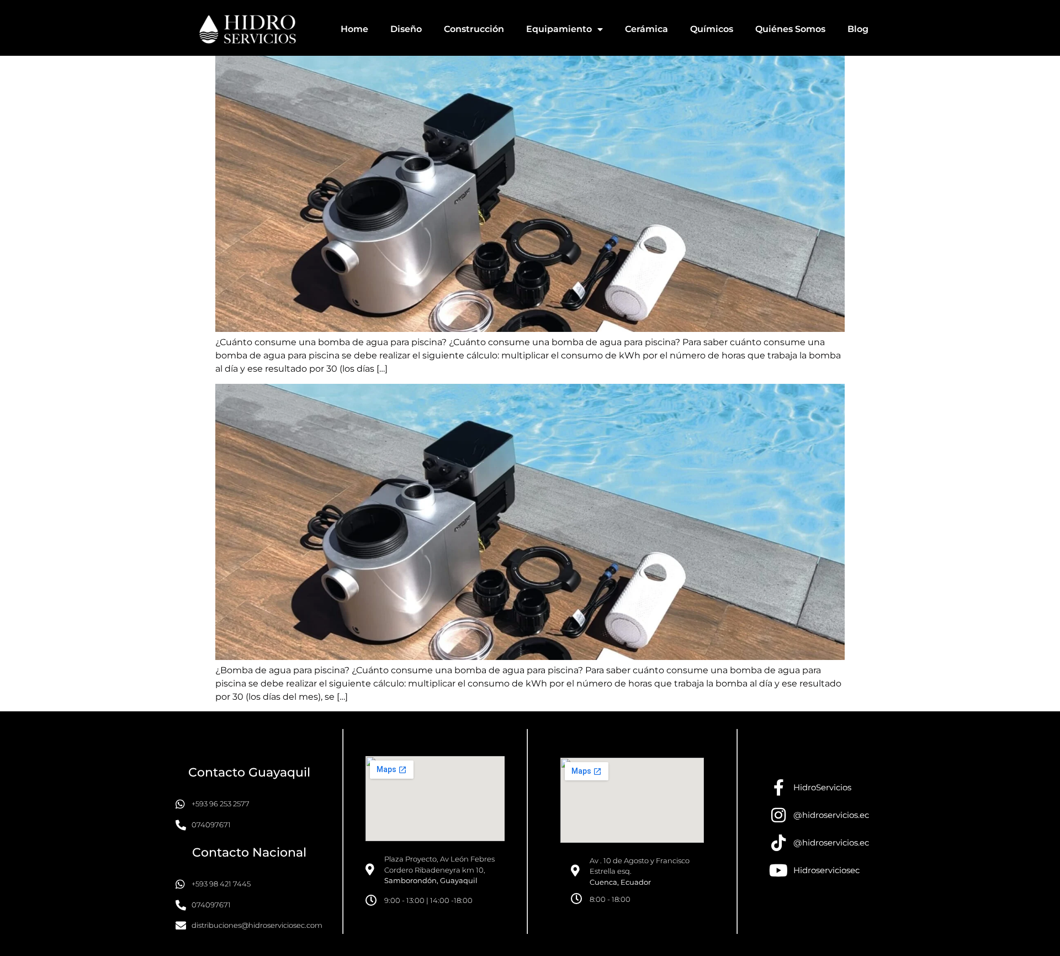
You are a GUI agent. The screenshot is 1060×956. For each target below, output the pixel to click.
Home (354, 29)
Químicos (711, 29)
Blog (857, 29)
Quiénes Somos (790, 29)
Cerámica (646, 29)
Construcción (474, 29)
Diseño (406, 29)
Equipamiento (559, 29)
